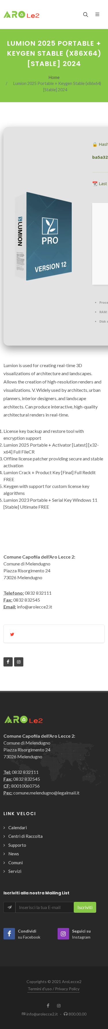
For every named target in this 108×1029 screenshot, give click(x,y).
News (13, 853)
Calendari (17, 827)
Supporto (17, 845)
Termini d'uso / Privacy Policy (53, 988)
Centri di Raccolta (25, 836)
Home (54, 77)
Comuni (15, 862)
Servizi (14, 871)
